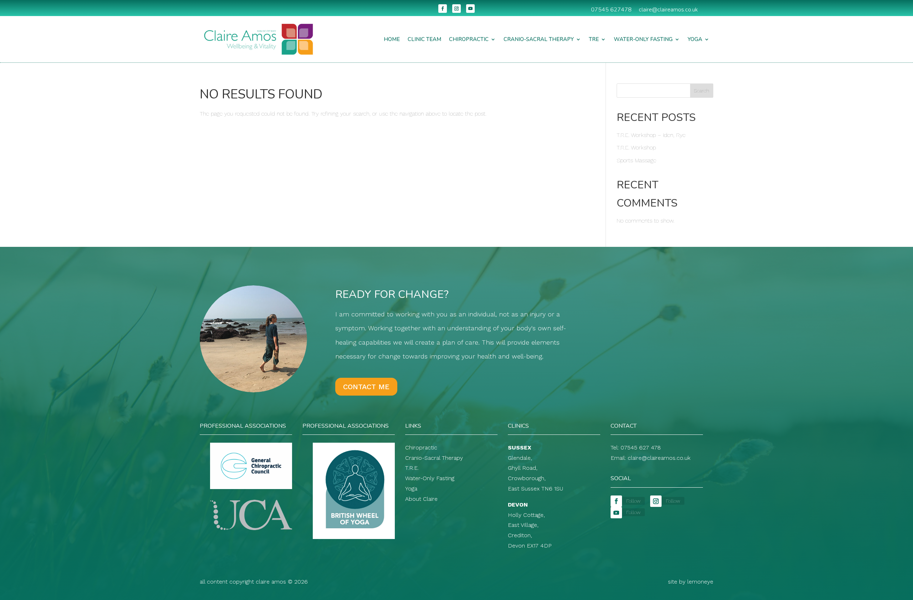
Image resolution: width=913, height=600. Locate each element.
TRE (594, 39)
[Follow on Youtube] (470, 8)
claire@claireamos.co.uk (668, 10)
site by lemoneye (690, 581)
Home (392, 39)
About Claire (421, 498)
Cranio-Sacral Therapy (539, 39)
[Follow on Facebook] (442, 8)
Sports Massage (636, 160)
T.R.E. (412, 467)
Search (701, 90)
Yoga (695, 39)
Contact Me (366, 386)
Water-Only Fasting (643, 39)
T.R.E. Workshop (636, 147)
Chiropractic (469, 39)
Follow (633, 501)
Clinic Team (424, 39)
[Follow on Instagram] (456, 8)
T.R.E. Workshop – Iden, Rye (651, 135)
